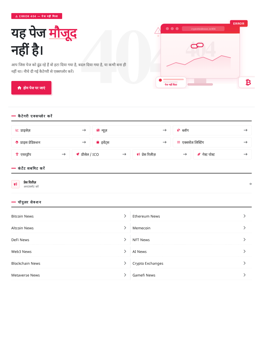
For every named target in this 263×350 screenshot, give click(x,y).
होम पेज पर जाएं (34, 87)
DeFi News (20, 239)
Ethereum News (146, 216)
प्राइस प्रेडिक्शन (30, 142)
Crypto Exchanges (148, 263)
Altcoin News (22, 228)
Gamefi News (144, 275)
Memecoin (142, 228)
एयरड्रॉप (26, 154)
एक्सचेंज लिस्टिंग (193, 142)
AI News (140, 251)
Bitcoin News (22, 216)
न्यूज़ (104, 130)
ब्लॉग (185, 130)
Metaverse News (25, 275)
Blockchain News (25, 263)
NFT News (141, 239)
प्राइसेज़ (25, 130)
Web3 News (21, 251)
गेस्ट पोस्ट (208, 154)
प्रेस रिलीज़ (149, 154)
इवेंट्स (105, 142)
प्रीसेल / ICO (90, 154)
